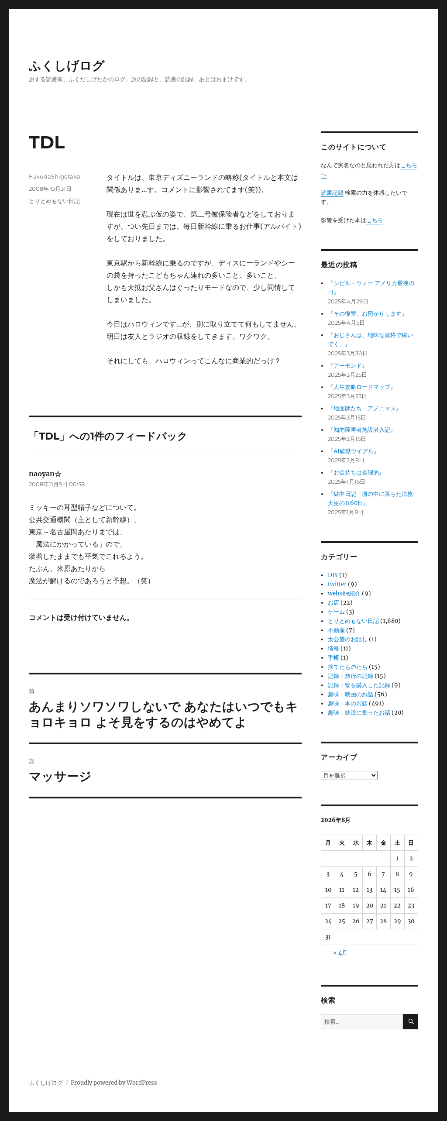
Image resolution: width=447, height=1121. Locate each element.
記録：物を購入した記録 (359, 685)
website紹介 (344, 593)
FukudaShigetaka (54, 176)
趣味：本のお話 (348, 703)
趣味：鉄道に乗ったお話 (359, 712)
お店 (333, 602)
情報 (333, 648)
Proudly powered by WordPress (114, 1083)
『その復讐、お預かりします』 (367, 313)
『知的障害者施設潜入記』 (362, 429)
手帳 (333, 657)
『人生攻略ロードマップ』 (362, 387)
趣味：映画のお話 (350, 694)
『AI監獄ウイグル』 (353, 451)
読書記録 (332, 192)
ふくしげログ (67, 65)
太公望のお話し (348, 639)
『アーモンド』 (348, 365)
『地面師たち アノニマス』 (365, 408)
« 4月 (340, 952)
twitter (337, 584)
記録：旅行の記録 (350, 676)
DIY (333, 575)
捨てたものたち (348, 667)
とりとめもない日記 (54, 200)
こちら (374, 220)
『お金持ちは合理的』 (356, 472)
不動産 (336, 630)
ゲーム (336, 612)
